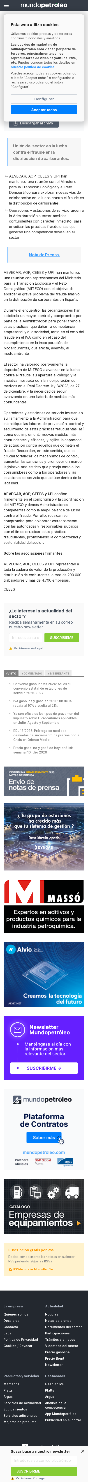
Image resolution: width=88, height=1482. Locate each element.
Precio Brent (54, 1358)
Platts (8, 1390)
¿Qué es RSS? (41, 1261)
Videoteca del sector (61, 1346)
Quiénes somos (16, 1314)
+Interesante (58, 673)
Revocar (25, 1346)
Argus (8, 1397)
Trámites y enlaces (60, 1339)
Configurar (44, 99)
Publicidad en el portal (63, 1420)
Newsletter (54, 1365)
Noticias (51, 1314)
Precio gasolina (57, 1352)
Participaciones (57, 1333)
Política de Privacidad (21, 1339)
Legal (8, 1333)
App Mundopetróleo (60, 1414)
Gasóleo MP (54, 1384)
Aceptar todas (44, 110)
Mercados (11, 1384)
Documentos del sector (63, 1327)
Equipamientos (15, 1409)
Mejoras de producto (20, 1422)
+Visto (11, 673)
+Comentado (32, 673)
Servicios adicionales (20, 1415)
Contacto (11, 1327)
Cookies (10, 1346)
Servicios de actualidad (22, 1403)
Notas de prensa (58, 1320)
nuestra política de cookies (33, 67)
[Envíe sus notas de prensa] (44, 781)
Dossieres (11, 1320)
